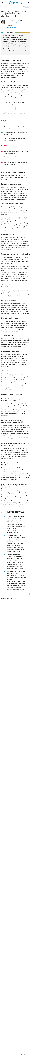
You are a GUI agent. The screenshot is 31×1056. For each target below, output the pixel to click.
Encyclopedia (4, 7)
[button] (27, 7)
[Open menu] (2, 2)
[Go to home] (15, 2)
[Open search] (28, 2)
